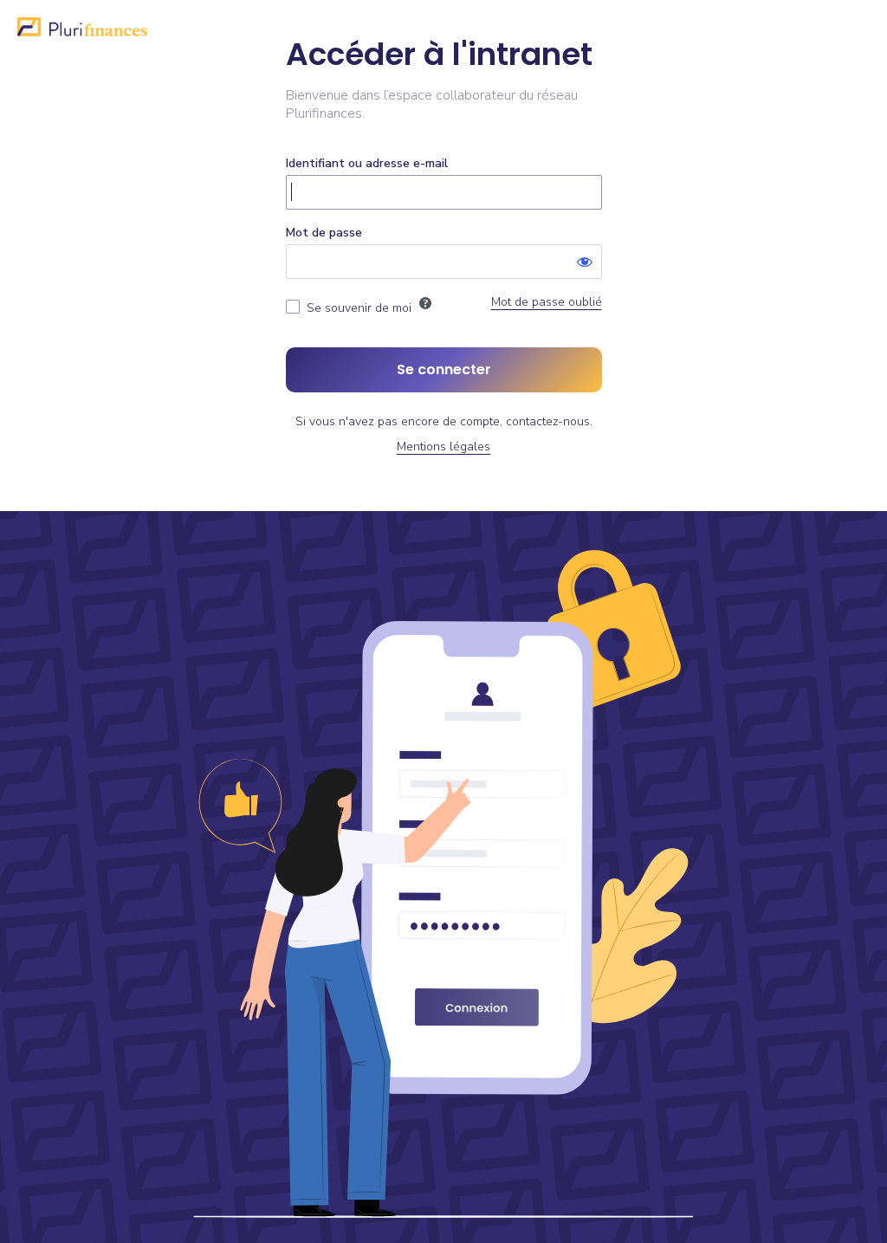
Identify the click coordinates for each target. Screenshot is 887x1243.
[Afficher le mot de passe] (584, 261)
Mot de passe (324, 232)
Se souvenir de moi (359, 308)
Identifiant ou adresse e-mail (367, 163)
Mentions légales (443, 446)
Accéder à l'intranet (439, 55)
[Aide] (425, 303)
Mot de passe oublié (546, 302)
